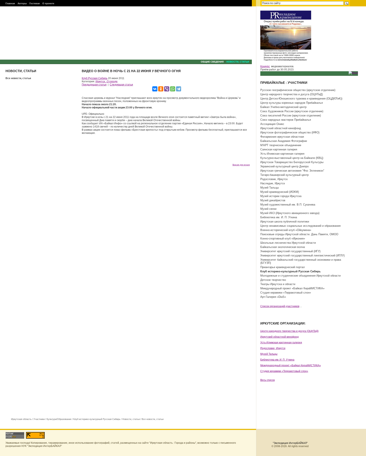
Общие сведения (212, 61)
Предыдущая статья (94, 84)
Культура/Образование (59, 419)
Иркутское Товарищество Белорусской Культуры (291, 162)
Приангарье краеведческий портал (282, 267)
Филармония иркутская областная (282, 136)
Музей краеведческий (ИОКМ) (279, 191)
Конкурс (265, 66)
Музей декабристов (272, 200)
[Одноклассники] (160, 88)
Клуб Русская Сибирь (94, 78)
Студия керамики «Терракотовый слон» (285, 292)
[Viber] (166, 88)
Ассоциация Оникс (272, 124)
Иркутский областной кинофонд (280, 128)
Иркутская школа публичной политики (284, 221)
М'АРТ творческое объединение (280, 145)
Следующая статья (121, 84)
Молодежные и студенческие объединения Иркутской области (300, 275)
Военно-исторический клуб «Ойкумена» (285, 230)
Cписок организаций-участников (279, 306)
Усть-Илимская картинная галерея (282, 153)
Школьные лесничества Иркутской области (288, 242)
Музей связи (268, 208)
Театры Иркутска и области (277, 284)
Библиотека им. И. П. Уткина (278, 217)
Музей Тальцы (269, 187)
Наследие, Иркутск (272, 183)
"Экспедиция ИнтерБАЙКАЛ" (290, 443)
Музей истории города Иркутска (280, 196)
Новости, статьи (237, 61)
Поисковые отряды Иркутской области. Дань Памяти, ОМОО (299, 234)
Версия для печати (241, 165)
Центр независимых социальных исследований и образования (300, 225)
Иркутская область (21, 419)
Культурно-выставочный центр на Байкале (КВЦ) (291, 157)
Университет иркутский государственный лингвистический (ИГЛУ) (302, 255)
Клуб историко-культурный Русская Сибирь (96, 419)
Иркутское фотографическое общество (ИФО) (289, 132)
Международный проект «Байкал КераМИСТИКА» (292, 288)
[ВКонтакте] (154, 88)
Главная (10, 3)
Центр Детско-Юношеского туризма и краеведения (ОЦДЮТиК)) (301, 98)
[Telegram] (178, 88)
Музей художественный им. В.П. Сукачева (287, 204)
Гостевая (34, 3)
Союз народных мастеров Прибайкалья (285, 119)
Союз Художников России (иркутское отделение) (291, 111)
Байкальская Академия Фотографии (283, 141)
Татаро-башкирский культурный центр (284, 174)
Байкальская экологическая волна (282, 247)
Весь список (267, 380)
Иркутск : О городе (107, 81)
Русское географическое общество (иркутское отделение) (297, 90)
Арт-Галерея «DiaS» (273, 296)
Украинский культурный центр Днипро (284, 166)
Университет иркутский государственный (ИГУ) (290, 251)
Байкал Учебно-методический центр (283, 107)
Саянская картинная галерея (278, 149)
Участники (39, 419)
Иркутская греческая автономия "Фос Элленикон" (292, 170)
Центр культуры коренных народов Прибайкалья (291, 102)
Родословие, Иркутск (274, 179)
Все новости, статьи (18, 78)
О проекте (48, 3)
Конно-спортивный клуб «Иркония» (282, 238)
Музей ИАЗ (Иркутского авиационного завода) (289, 213)
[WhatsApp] (172, 88)
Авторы (22, 3)
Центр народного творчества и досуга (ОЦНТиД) (291, 94)
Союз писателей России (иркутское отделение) (290, 115)
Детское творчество (273, 279)
